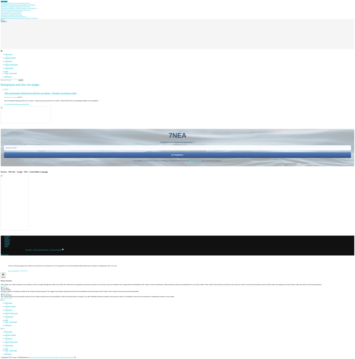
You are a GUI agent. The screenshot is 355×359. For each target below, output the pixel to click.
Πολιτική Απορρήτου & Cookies (41, 249)
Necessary (6, 288)
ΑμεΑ (6, 71)
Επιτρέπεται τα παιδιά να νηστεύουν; (11, 15)
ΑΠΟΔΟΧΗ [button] (24, 271)
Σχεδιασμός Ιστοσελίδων (56, 249)
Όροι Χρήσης (29, 249)
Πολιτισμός (8, 54)
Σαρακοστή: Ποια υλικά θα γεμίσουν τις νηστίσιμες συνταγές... (19, 18)
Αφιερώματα (8, 68)
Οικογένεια (8, 61)
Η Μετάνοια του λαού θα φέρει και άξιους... (14, 16)
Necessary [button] (4, 286)
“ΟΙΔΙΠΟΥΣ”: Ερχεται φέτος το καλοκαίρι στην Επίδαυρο (18, 5)
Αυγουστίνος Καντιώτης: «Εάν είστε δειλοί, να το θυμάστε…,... (19, 8)
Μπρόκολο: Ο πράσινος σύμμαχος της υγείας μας (15, 6)
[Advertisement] (177, 36)
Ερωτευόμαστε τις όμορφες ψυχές (11, 13)
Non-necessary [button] (5, 293)
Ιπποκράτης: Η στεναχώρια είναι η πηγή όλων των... (16, 10)
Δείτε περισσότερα (13, 271)
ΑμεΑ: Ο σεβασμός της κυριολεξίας (11, 11)
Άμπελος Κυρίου (10, 58)
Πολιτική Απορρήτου (195, 160)
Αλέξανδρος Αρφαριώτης (11, 97)
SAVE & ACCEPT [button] (6, 298)
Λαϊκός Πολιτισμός (11, 65)
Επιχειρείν (8, 77)
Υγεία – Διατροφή (10, 73)
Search (21, 80)
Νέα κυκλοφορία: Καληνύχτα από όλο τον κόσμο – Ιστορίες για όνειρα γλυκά (40, 93)
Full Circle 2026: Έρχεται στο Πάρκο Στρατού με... (16, 3)
